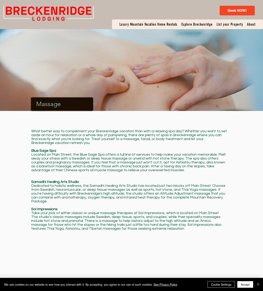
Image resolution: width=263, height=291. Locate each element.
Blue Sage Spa (92, 154)
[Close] (258, 284)
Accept (245, 284)
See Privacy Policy (165, 284)
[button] (148, 24)
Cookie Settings (221, 284)
